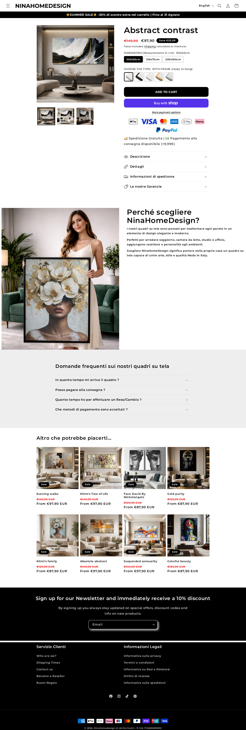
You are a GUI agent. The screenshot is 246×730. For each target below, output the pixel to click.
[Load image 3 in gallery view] (85, 116)
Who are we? (47, 656)
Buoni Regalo (47, 682)
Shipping (150, 46)
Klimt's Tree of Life (94, 493)
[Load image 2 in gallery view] (65, 116)
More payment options (166, 112)
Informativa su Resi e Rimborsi (147, 669)
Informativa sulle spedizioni (145, 682)
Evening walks (47, 493)
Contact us (45, 669)
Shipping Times (48, 662)
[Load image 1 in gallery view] (46, 116)
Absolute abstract (93, 561)
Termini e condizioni (139, 662)
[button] (8, 6)
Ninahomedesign (104, 728)
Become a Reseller (51, 676)
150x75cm (153, 59)
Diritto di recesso (137, 676)
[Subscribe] (153, 624)
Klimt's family (47, 561)
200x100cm (173, 59)
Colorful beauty (179, 561)
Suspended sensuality (140, 561)
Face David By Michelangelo (134, 495)
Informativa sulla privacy (142, 656)
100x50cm (133, 59)
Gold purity (175, 493)
